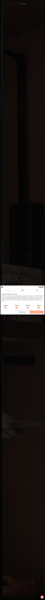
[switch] (17, 307)
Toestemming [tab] (7, 290)
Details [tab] (22, 290)
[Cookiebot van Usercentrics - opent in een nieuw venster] (39, 287)
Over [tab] (37, 290)
